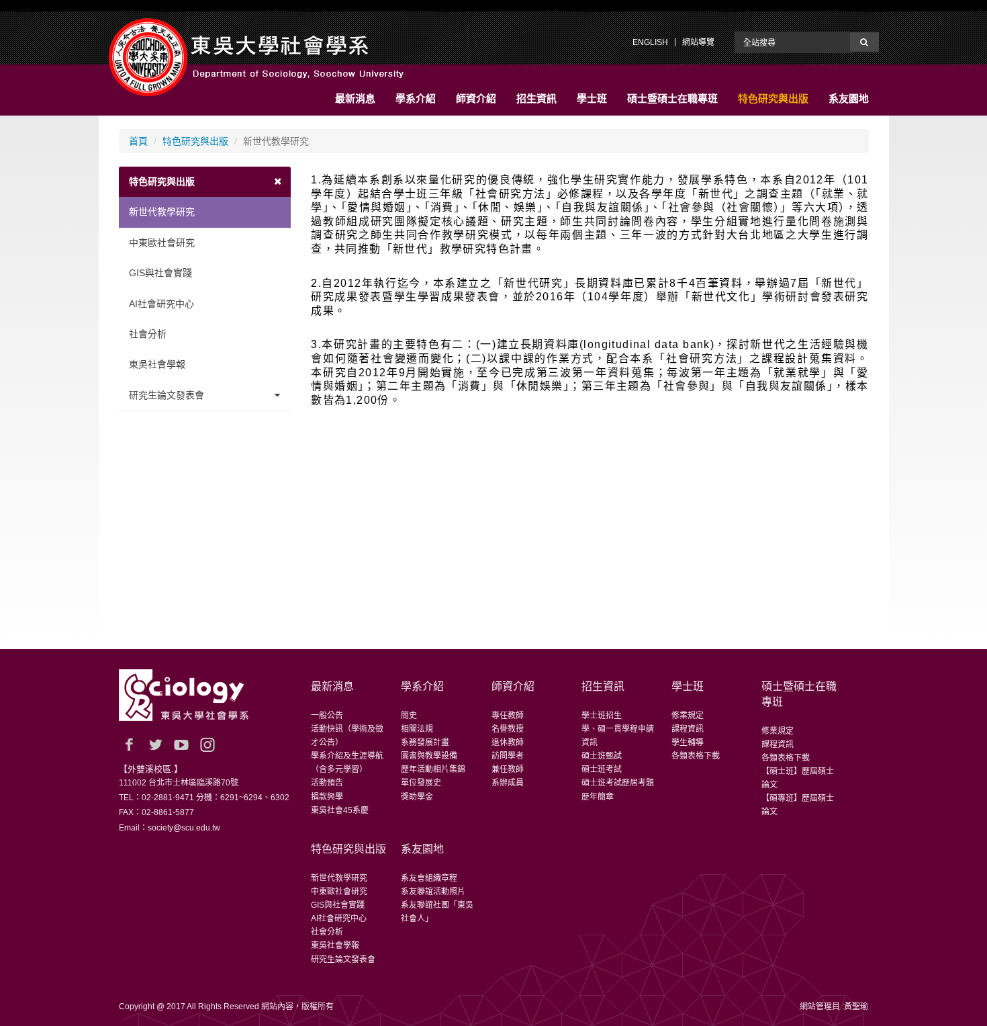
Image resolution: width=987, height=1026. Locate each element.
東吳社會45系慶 (340, 810)
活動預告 (327, 782)
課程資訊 (687, 729)
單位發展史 (421, 782)
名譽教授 (507, 729)
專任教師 (507, 715)
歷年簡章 (597, 797)
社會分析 (148, 334)
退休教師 (507, 742)
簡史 (409, 715)
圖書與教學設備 (429, 756)
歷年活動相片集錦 (433, 769)
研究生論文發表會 (166, 395)
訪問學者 (507, 756)
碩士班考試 (601, 769)
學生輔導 (687, 742)
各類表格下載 (695, 756)
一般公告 (327, 715)
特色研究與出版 (195, 141)
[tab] (205, 182)
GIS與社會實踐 (160, 272)
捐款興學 (327, 797)
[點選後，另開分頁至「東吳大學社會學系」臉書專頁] (129, 744)
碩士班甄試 (601, 756)
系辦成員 (507, 782)
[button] (355, 99)
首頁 (138, 141)
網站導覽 (698, 42)
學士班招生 (601, 715)
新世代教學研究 (162, 211)
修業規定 (687, 715)
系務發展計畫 (425, 742)
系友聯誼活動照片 (433, 891)
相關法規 (417, 729)
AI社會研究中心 (161, 303)
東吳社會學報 (157, 364)
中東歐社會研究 (162, 242)
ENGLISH (650, 42)
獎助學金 (417, 797)
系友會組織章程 (429, 878)
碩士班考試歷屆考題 (617, 782)
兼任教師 (507, 769)
